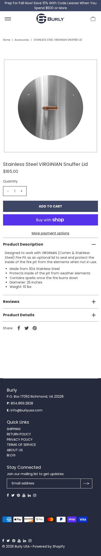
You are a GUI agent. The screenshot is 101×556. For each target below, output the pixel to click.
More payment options (50, 233)
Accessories (22, 40)
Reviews (11, 301)
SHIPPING (14, 429)
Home (6, 40)
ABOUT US (15, 450)
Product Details (18, 315)
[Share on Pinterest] (34, 327)
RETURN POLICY (19, 434)
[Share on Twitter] (26, 327)
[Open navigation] (8, 18)
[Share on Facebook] (18, 327)
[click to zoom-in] (89, 67)
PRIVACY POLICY (20, 439)
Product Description (23, 244)
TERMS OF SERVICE (21, 444)
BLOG (11, 455)
